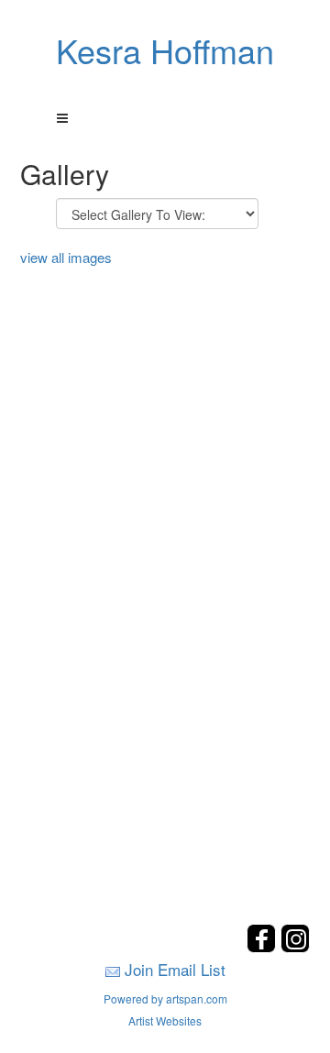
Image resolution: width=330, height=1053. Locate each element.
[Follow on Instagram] (295, 947)
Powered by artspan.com (165, 998)
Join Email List (175, 969)
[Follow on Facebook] (263, 947)
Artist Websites (165, 1020)
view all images (66, 257)
